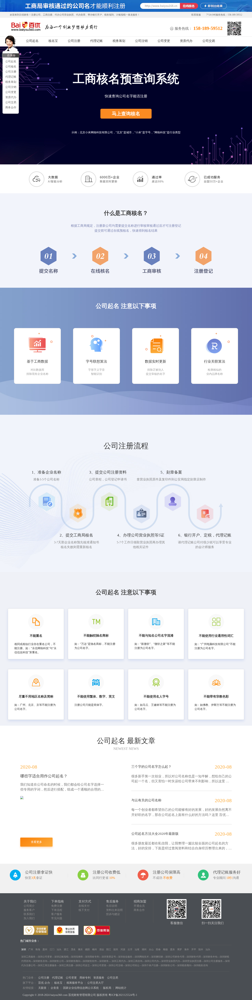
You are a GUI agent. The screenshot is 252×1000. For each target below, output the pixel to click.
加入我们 (29, 918)
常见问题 (56, 918)
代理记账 (10, 76)
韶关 (115, 949)
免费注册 (56, 905)
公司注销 (10, 87)
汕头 (59, 949)
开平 (193, 949)
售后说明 (111, 905)
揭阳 (87, 949)
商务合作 (10, 107)
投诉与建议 (113, 914)
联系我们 (29, 914)
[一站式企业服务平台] (25, 27)
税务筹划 (10, 81)
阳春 (158, 949)
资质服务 (98, 977)
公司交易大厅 (95, 982)
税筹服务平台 (75, 982)
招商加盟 (140, 901)
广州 (30, 949)
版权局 (107, 987)
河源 (122, 949)
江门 (52, 949)
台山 (151, 949)
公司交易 (10, 102)
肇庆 (80, 949)
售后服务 (112, 901)
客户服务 (56, 914)
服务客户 (29, 910)
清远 (101, 949)
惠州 (45, 949)
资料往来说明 (114, 910)
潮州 (144, 949)
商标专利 (85, 977)
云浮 (130, 949)
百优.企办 (44, 982)
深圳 (23, 949)
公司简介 (29, 905)
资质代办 (10, 97)
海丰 (186, 949)
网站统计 (120, 987)
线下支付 (84, 910)
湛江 (66, 949)
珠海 (37, 949)
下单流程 (56, 910)
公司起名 (10, 61)
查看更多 (36, 842)
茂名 (73, 949)
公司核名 (10, 66)
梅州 (94, 949)
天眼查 (42, 987)
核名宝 (53, 40)
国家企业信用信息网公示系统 (81, 987)
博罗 (179, 949)
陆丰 (200, 949)
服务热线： (183, 28)
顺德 (165, 949)
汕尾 (137, 949)
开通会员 (139, 905)
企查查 (55, 987)
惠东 (172, 949)
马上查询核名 (126, 113)
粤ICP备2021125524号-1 (122, 995)
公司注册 (10, 71)
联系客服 (196, 14)
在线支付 (84, 905)
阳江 (108, 949)
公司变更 (10, 92)
